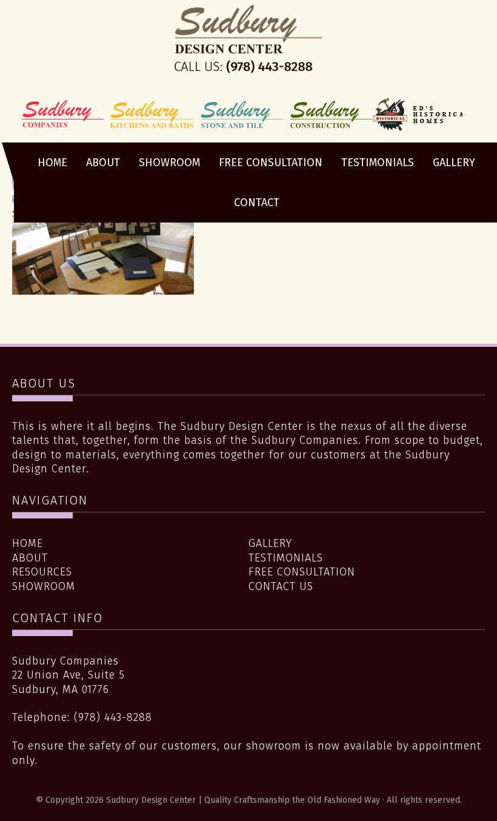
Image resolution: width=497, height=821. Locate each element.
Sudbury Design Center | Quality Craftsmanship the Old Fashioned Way (248, 50)
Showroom (43, 586)
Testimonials (285, 558)
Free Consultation (301, 571)
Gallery (270, 543)
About (30, 558)
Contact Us (280, 586)
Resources (42, 571)
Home (27, 543)
